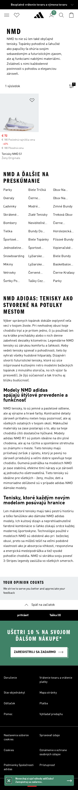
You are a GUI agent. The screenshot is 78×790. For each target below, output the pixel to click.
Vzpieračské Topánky (62, 248)
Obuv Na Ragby (59, 190)
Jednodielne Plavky (12, 248)
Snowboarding (13, 256)
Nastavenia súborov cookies (16, 737)
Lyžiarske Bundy (35, 257)
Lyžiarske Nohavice (35, 265)
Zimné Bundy (62, 206)
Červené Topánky (34, 273)
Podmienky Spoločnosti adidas (19, 767)
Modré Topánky (34, 207)
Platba (44, 703)
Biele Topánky (38, 239)
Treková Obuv (62, 215)
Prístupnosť (47, 765)
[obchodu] (39, 17)
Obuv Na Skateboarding (63, 199)
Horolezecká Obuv (62, 232)
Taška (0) (55, 615)
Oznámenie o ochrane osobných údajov (53, 752)
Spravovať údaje (50, 735)
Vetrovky (9, 273)
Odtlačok (9, 703)
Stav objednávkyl (14, 692)
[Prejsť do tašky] (71, 15)
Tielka (7, 231)
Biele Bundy (62, 256)
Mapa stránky (48, 692)
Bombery (10, 223)
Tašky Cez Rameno (35, 281)
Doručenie (10, 677)
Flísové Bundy (63, 239)
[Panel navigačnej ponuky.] (7, 15)
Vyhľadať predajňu (51, 714)
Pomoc (8, 714)
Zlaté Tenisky (37, 215)
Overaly (8, 198)
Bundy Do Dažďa (35, 232)
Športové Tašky (9, 240)
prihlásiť (22, 615)
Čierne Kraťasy (63, 273)
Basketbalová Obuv (62, 265)
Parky (7, 190)
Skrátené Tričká (9, 215)
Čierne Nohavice (35, 199)
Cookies (9, 750)
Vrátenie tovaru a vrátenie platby (56, 679)
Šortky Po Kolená (10, 281)
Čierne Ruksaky (59, 224)
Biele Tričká (37, 190)
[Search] (61, 15)
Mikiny (8, 264)
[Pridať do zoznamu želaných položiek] (32, 101)
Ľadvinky (9, 206)
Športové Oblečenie (35, 248)
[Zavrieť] (8, 780)
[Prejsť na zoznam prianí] (17, 15)
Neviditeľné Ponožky (36, 224)
